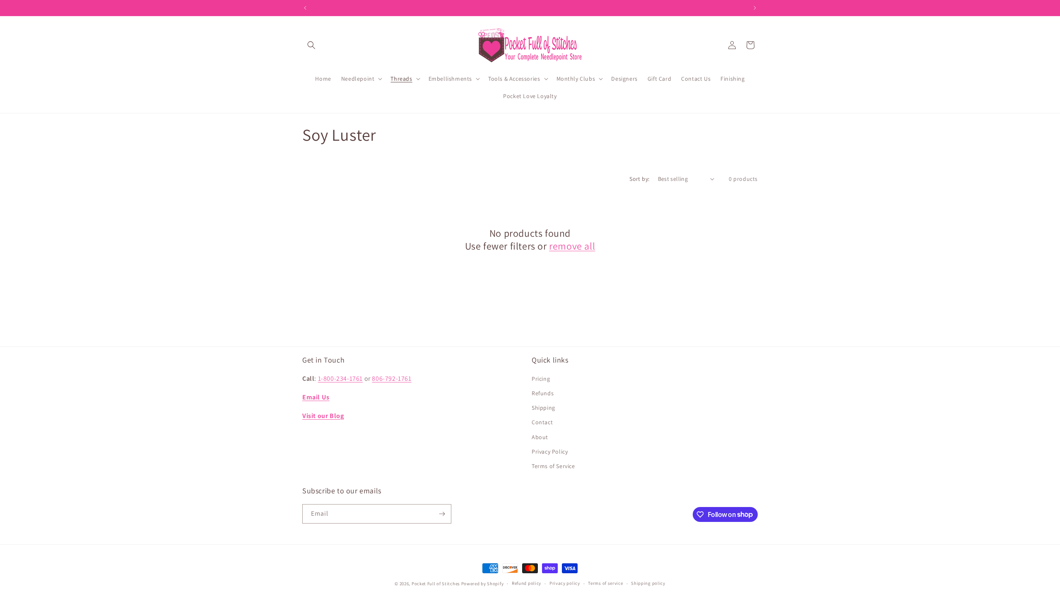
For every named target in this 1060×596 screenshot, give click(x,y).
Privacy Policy (550, 451)
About (540, 437)
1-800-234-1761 (340, 378)
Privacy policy (564, 583)
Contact (542, 422)
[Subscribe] (442, 514)
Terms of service (605, 583)
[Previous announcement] (305, 8)
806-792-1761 (391, 378)
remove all (572, 246)
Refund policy (526, 583)
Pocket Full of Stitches (436, 583)
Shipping (543, 407)
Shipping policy (648, 583)
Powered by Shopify (482, 583)
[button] (311, 45)
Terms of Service (553, 466)
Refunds (543, 393)
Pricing (541, 378)
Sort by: (639, 179)
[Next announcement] (755, 8)
